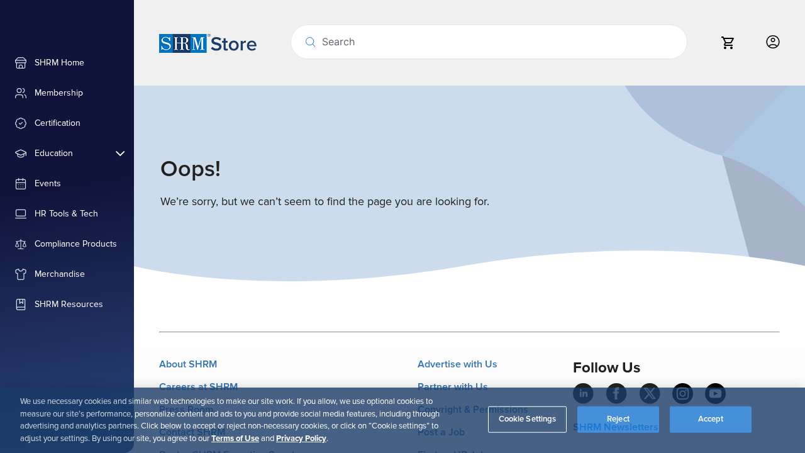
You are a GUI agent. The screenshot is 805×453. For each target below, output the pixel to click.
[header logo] (208, 43)
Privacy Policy (301, 438)
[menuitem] (67, 63)
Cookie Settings (528, 419)
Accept (711, 419)
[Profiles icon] (773, 42)
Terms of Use (235, 438)
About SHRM (188, 364)
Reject (618, 419)
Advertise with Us (457, 364)
